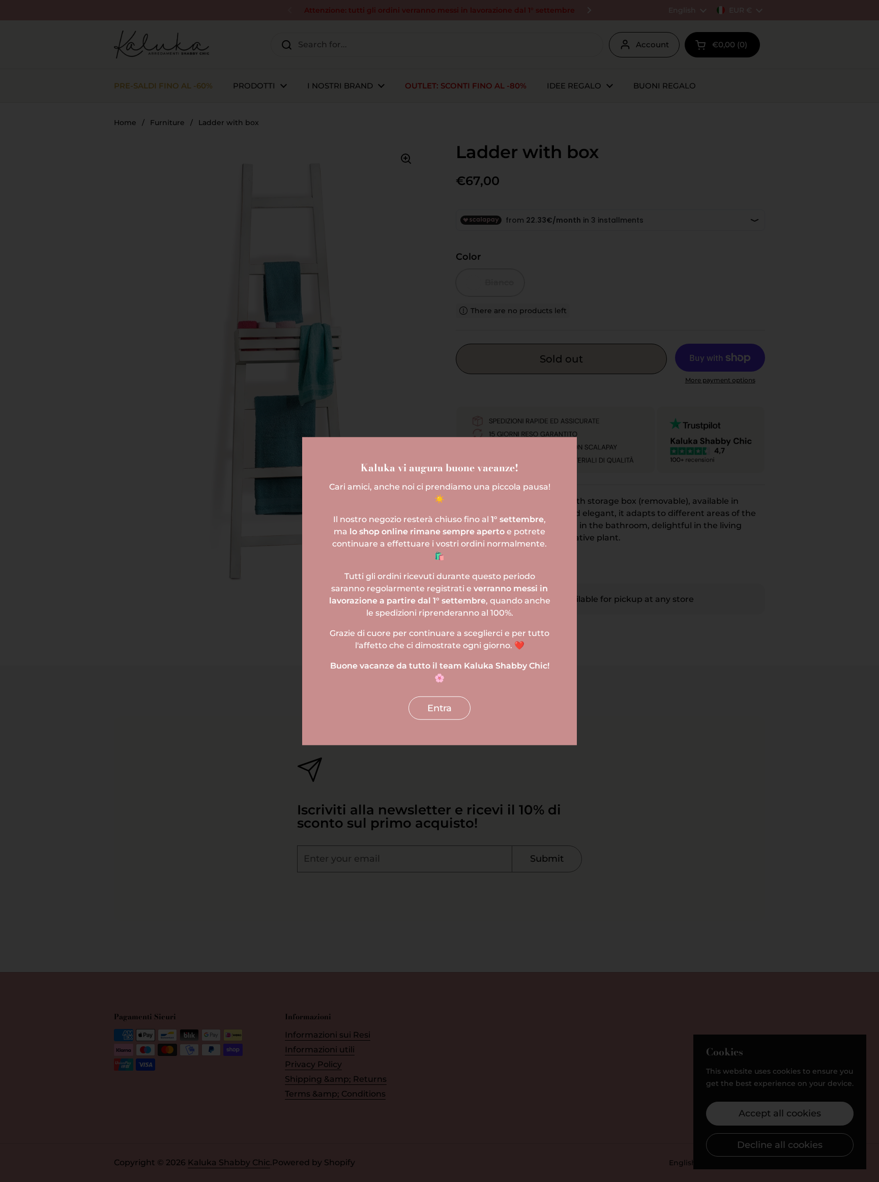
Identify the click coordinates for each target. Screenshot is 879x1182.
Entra (439, 707)
